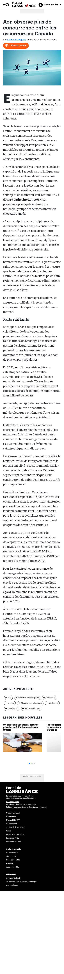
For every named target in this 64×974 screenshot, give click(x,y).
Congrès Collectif (13, 878)
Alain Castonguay (16, 40)
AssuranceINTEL (12, 867)
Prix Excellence (12, 885)
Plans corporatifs (13, 860)
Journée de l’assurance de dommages (21, 882)
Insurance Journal (13, 842)
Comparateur (11, 824)
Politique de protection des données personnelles (26, 807)
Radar (8, 831)
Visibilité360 (11, 856)
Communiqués (12, 853)
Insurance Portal (12, 838)
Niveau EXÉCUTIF (13, 820)
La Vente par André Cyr (15, 834)
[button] (29, 763)
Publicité (9, 863)
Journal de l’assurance (15, 827)
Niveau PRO (11, 816)
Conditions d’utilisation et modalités (21, 804)
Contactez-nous (12, 802)
